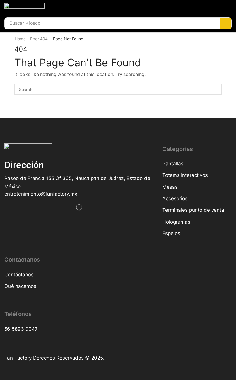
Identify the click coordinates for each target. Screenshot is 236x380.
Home (20, 38)
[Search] (225, 23)
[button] (40, 194)
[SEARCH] (216, 89)
